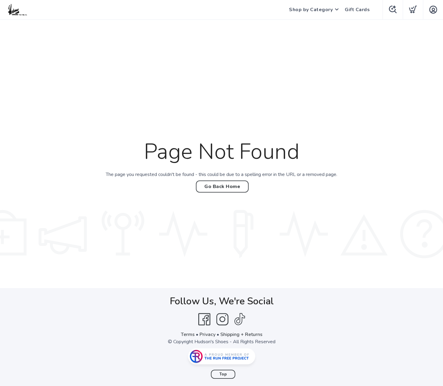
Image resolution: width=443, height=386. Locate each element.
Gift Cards (357, 9)
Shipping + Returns (241, 334)
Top (223, 374)
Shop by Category (311, 9)
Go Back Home (222, 186)
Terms (188, 334)
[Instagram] (222, 319)
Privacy (207, 334)
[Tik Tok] (239, 319)
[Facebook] (204, 319)
